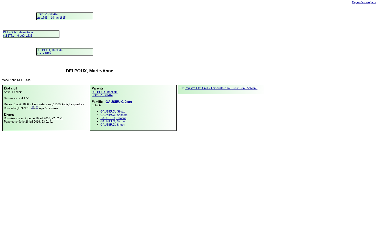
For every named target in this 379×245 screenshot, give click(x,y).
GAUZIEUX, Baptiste (113, 114)
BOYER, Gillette (102, 95)
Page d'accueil (361, 2)
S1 (32, 107)
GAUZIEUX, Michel (112, 121)
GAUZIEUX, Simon (112, 124)
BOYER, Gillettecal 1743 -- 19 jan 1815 (51, 16)
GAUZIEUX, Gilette (112, 111)
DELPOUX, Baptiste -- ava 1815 (50, 51)
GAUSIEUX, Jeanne (113, 118)
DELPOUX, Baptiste (105, 92)
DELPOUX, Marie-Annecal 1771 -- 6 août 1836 (18, 34)
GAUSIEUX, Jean (118, 102)
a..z (373, 2)
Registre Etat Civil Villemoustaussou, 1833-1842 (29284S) (221, 88)
